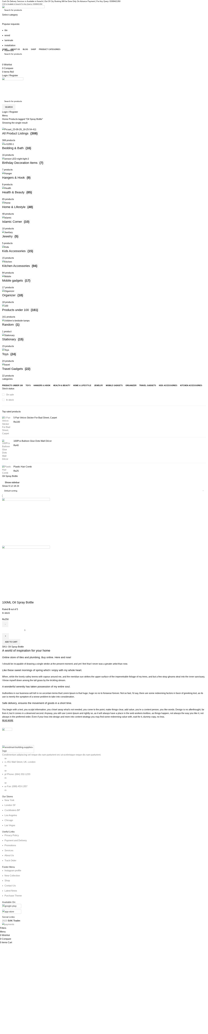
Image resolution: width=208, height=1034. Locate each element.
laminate (9, 40)
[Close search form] (3, 3)
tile (6, 30)
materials (9, 50)
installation (10, 45)
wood (7, 35)
